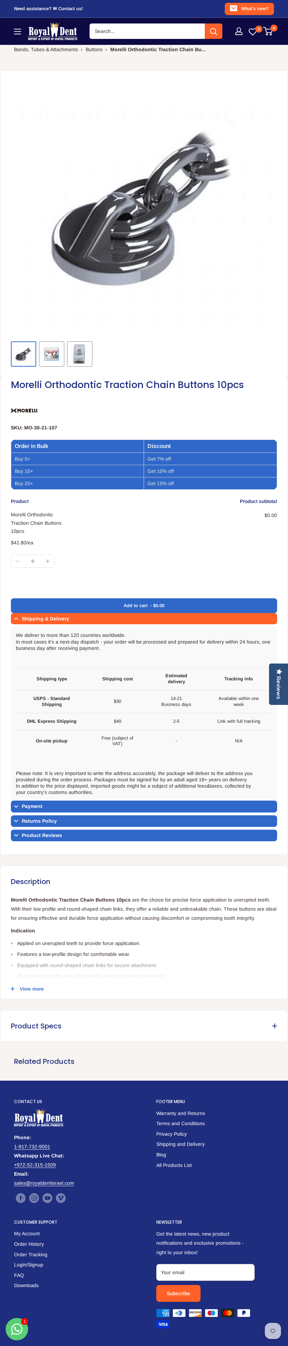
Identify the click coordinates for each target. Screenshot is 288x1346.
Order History (29, 1244)
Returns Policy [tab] (39, 821)
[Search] (213, 31)
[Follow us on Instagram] (34, 1198)
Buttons (94, 49)
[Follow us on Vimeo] (61, 1198)
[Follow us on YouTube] (47, 1198)
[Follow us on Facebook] (21, 1198)
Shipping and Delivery (180, 1144)
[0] (268, 31)
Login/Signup (28, 1264)
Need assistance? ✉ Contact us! (48, 8)
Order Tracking (30, 1254)
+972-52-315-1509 (35, 1165)
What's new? (255, 8)
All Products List (174, 1165)
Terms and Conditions (180, 1123)
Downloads (26, 1285)
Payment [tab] (32, 806)
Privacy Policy (171, 1134)
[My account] (238, 31)
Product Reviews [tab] (42, 835)
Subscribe (178, 1293)
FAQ (19, 1275)
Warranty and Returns (180, 1113)
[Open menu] (17, 31)
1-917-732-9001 (32, 1146)
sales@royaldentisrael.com (44, 1183)
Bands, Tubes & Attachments (46, 49)
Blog (161, 1154)
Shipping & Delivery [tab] (45, 618)
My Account (27, 1233)
